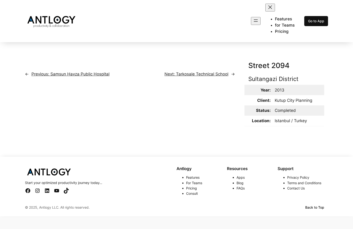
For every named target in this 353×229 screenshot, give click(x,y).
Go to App (316, 21)
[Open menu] (256, 21)
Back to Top (314, 207)
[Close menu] (270, 7)
